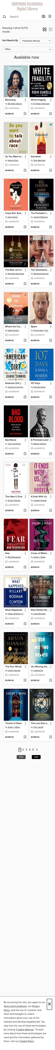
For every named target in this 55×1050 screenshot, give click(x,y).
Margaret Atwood (40, 274)
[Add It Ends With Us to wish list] (50, 511)
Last (36, 757)
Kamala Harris (39, 387)
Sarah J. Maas (39, 557)
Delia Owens (13, 330)
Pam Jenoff (38, 727)
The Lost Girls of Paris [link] (40, 723)
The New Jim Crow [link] (14, 270)
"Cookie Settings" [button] (25, 1029)
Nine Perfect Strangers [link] (40, 610)
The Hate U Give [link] (13, 496)
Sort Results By (10, 40)
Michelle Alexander (16, 274)
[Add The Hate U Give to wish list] (25, 511)
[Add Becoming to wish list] (25, 114)
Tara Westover (39, 160)
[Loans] (43, 17)
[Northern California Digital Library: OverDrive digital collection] (27, 6)
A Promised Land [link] (39, 440)
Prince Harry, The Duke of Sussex (41, 330)
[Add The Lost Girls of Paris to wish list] (50, 737)
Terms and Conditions (15, 1006)
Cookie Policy (26, 1041)
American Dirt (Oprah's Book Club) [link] (14, 383)
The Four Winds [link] (13, 666)
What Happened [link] (13, 610)
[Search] (4, 16)
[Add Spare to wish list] (50, 341)
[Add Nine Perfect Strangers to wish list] (50, 624)
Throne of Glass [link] (13, 723)
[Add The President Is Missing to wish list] (50, 227)
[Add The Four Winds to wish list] (25, 681)
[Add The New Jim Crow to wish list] (25, 284)
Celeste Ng (38, 670)
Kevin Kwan (13, 217)
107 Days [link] (35, 383)
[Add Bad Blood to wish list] (25, 454)
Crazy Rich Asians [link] (14, 213)
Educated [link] (36, 156)
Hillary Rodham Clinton (16, 614)
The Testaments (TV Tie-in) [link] (40, 270)
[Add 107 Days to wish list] (50, 397)
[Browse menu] (50, 16)
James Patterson (40, 217)
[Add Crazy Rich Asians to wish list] (25, 227)
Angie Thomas (14, 500)
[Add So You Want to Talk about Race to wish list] (25, 171)
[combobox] (21, 16)
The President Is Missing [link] (40, 213)
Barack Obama (39, 444)
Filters (8, 49)
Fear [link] (7, 553)
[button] (44, 30)
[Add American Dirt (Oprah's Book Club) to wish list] (25, 397)
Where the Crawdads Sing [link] (14, 326)
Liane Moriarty (39, 614)
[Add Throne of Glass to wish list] (25, 737)
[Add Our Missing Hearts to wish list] (50, 681)
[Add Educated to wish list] (50, 171)
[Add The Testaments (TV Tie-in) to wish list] (50, 284)
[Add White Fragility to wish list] (50, 114)
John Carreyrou (14, 444)
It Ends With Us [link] (39, 496)
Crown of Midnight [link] (40, 553)
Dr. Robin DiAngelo (41, 104)
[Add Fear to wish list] (25, 567)
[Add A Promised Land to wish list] (50, 454)
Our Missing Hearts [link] (40, 666)
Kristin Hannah (14, 670)
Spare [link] (34, 326)
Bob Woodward (14, 557)
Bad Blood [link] (10, 440)
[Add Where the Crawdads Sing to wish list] (25, 341)
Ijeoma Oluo (13, 160)
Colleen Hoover (40, 500)
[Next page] (37, 750)
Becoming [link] (10, 100)
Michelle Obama (15, 104)
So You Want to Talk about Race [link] (14, 156)
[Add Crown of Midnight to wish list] (50, 567)
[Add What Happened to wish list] (25, 624)
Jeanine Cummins (15, 387)
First (21, 757)
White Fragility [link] (38, 100)
